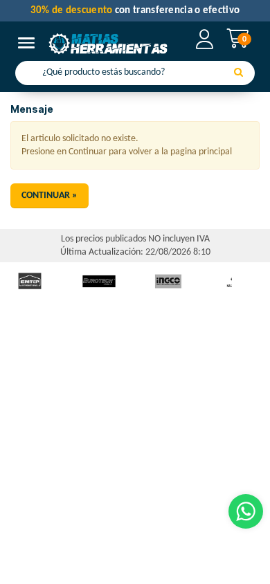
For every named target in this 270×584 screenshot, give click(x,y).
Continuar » (49, 195)
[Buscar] (238, 73)
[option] (99, 281)
